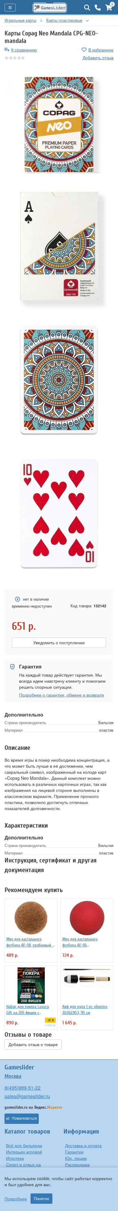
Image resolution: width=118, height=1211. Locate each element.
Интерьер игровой (24, 1152)
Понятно (41, 1198)
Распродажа (77, 1164)
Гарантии (74, 1152)
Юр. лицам (76, 1158)
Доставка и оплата (83, 1145)
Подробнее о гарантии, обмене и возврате (61, 695)
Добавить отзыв (98, 57)
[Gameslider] (50, 7)
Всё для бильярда (24, 1145)
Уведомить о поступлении (59, 642)
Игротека (15, 1158)
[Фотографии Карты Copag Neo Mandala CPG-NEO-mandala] (59, 124)
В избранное (100, 50)
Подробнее (16, 1199)
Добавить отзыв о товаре (33, 1044)
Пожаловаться (24, 1118)
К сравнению (24, 50)
